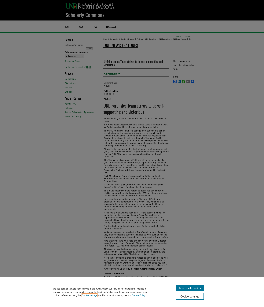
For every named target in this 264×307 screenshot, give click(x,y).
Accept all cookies (190, 288)
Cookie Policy (138, 295)
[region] (132, 292)
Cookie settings (89, 295)
